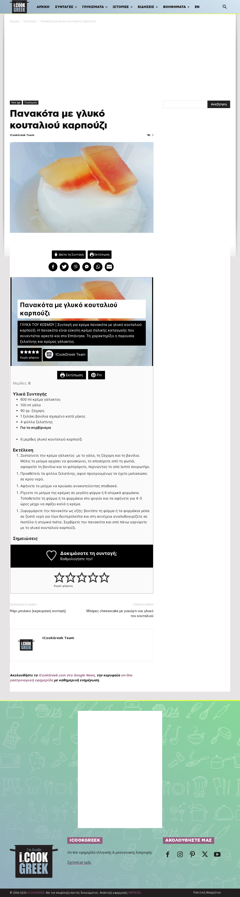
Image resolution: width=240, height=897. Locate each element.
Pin (99, 375)
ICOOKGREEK (36, 892)
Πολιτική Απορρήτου (207, 892)
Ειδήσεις (146, 7)
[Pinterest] (192, 855)
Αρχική (43, 7)
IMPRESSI (134, 892)
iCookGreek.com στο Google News (67, 675)
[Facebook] (167, 855)
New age (15, 102)
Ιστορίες (121, 7)
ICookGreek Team (22, 135)
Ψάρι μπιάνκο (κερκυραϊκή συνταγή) (38, 611)
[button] (224, 7)
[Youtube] (217, 855)
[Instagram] (180, 855)
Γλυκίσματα (93, 7)
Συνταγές (64, 7)
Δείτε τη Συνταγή (71, 254)
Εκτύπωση (101, 254)
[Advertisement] (120, 59)
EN (197, 7)
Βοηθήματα (174, 7)
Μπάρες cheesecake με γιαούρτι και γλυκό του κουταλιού (120, 613)
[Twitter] (205, 855)
